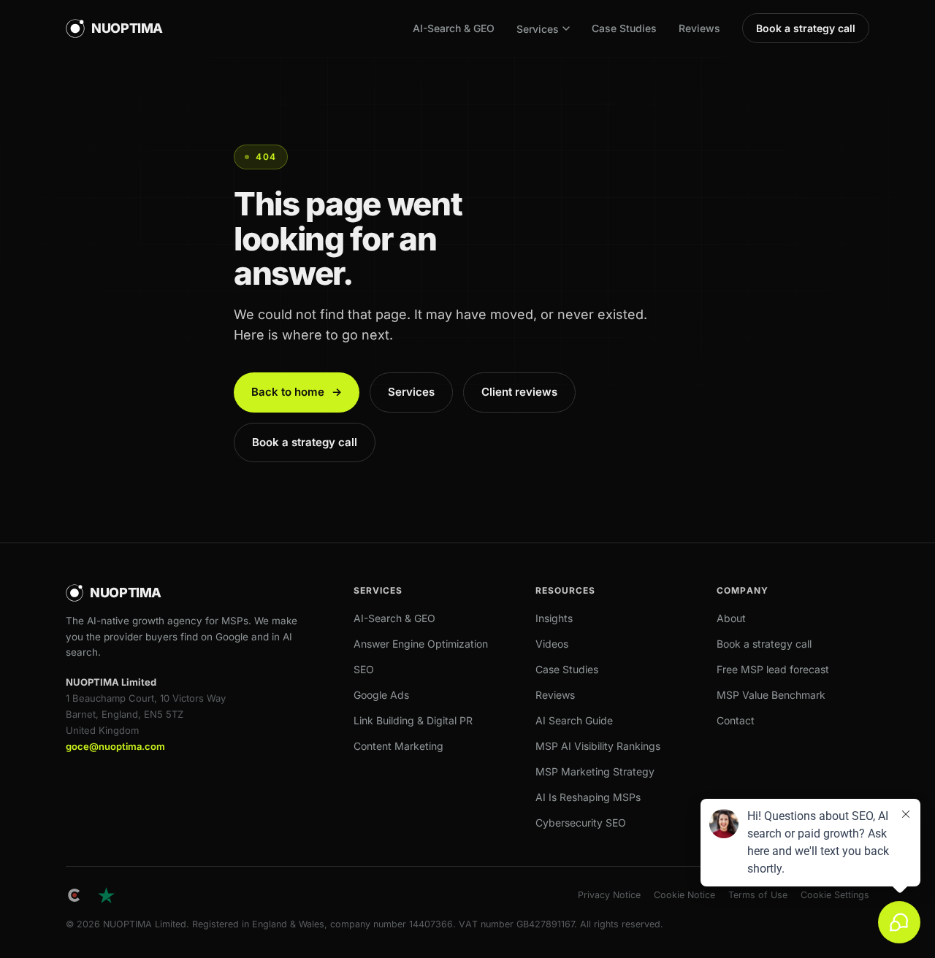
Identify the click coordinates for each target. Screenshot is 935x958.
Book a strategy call (805, 28)
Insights (554, 618)
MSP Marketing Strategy (594, 771)
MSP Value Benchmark (771, 695)
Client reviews (519, 392)
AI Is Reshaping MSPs (588, 797)
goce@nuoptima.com (115, 746)
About (731, 618)
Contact (736, 720)
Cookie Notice (684, 894)
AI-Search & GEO (454, 28)
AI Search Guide (574, 720)
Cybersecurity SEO (580, 822)
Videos (551, 643)
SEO (364, 669)
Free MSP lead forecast (773, 669)
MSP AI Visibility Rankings (597, 746)
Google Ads (381, 695)
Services (537, 29)
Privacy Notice (609, 894)
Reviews (699, 28)
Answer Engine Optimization (421, 643)
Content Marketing (398, 746)
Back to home (296, 392)
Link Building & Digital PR (413, 720)
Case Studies (624, 28)
